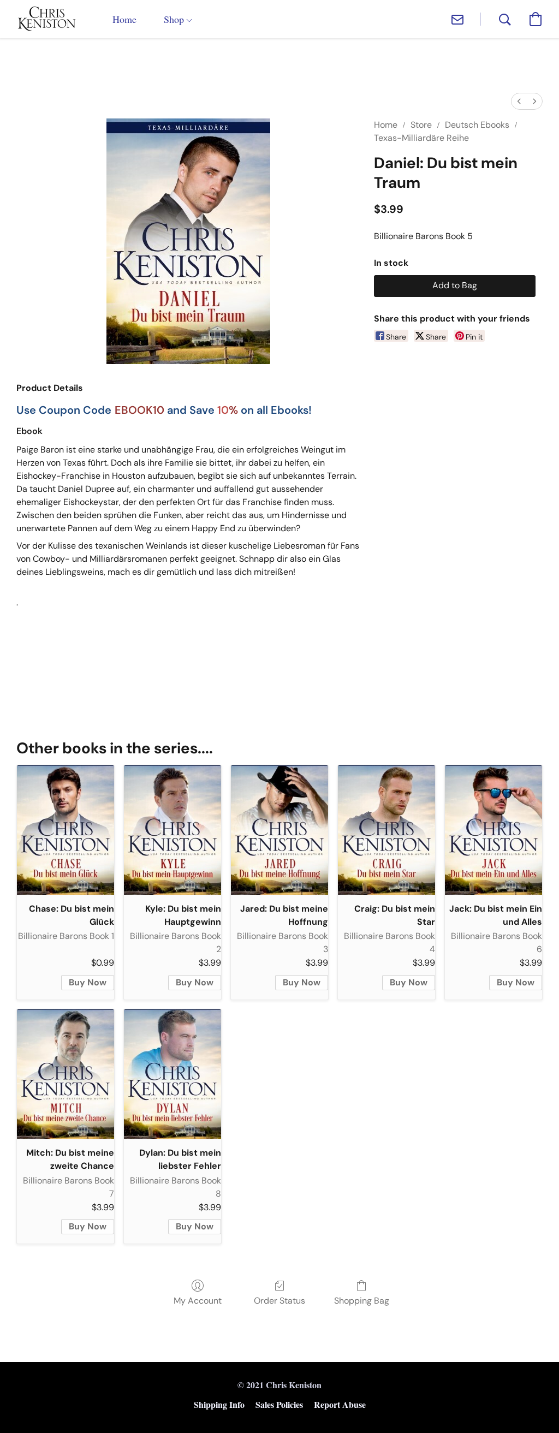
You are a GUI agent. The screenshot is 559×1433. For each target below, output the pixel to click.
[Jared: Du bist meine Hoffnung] (279, 830)
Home (385, 124)
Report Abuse (340, 1404)
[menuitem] (519, 101)
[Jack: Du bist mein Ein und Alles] (493, 830)
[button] (46, 19)
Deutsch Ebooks (477, 124)
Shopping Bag (361, 1300)
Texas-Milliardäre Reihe (421, 138)
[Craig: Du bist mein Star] (386, 830)
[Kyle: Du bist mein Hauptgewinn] (172, 830)
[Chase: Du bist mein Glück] (65, 830)
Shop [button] (175, 19)
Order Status (279, 1300)
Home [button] (124, 19)
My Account (198, 1300)
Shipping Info (219, 1404)
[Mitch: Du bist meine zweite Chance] (65, 1074)
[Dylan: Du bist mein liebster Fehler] (172, 1074)
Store (421, 124)
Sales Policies (279, 1404)
